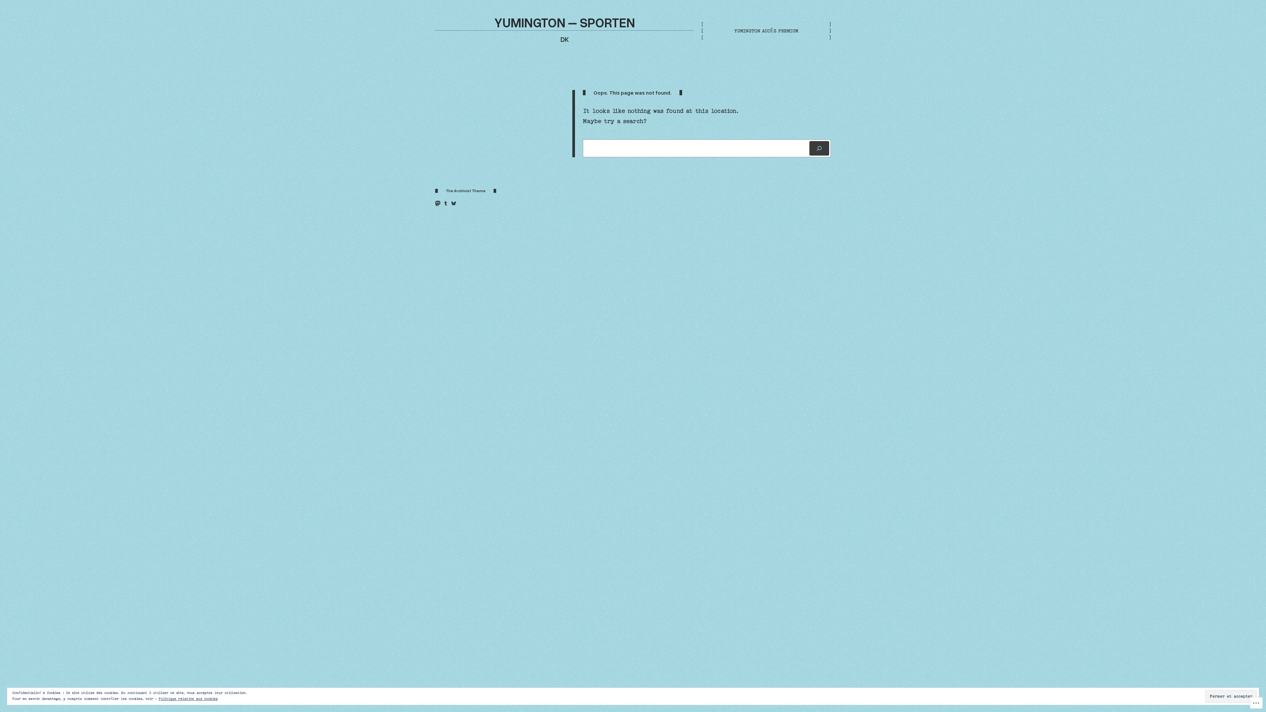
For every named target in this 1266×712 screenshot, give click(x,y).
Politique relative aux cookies (188, 698)
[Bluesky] (453, 203)
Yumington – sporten (564, 22)
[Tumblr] (445, 203)
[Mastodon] (437, 203)
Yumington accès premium (766, 31)
